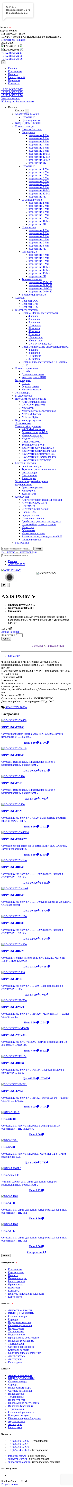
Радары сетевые (31, 515)
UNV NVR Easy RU (40, 343)
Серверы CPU (30, 303)
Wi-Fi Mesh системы (33, 429)
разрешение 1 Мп (39, 135)
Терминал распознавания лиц (39, 469)
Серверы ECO (30, 300)
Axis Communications (34, 401)
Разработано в (9, 1484)
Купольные (28, 117)
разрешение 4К (37, 162)
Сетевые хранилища (27, 368)
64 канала (34, 334)
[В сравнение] (8, 585)
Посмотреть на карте (13, 39)
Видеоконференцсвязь (28, 420)
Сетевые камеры (24, 126)
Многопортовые (31, 389)
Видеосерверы (23, 395)
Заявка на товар (10, 631)
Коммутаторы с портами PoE (38, 453)
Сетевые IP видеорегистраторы (40, 312)
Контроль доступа (25, 463)
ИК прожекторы (31, 539)
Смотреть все (35, 1252)
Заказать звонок (10, 98)
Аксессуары (29, 478)
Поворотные (29, 227)
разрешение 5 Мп (39, 147)
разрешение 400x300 (40, 288)
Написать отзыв (54, 645)
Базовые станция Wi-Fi (35, 432)
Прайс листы (15, 1284)
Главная (12, 68)
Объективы (28, 530)
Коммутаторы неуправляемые (39, 450)
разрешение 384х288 (40, 285)
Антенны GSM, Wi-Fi (34, 502)
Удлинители (29, 493)
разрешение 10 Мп (39, 153)
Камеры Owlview (32, 129)
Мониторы (28, 527)
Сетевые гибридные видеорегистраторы (45, 346)
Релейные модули (32, 466)
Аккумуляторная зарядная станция (42, 499)
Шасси (26, 383)
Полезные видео (17, 1278)
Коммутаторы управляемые (38, 447)
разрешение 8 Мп (39, 150)
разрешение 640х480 (40, 291)
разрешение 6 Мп (39, 184)
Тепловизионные (32, 279)
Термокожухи (23, 423)
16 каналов (35, 325)
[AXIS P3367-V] (36, 570)
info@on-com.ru (17, 1455)
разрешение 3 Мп (39, 141)
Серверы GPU (30, 306)
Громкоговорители (32, 487)
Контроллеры (29, 472)
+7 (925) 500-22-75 (12, 55)
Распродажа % (16, 77)
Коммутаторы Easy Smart (36, 459)
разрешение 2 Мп (39, 138)
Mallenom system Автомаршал (39, 410)
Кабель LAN (29, 512)
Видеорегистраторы (26, 309)
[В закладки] (3, 585)
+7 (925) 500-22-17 (12, 52)
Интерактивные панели (35, 508)
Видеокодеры (23, 380)
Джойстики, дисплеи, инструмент (41, 521)
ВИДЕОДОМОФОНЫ (28, 123)
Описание (14, 655)
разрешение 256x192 (40, 282)
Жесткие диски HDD (34, 377)
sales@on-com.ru (17, 1458)
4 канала (33, 316)
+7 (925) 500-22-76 (12, 58)
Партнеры (14, 80)
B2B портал (8, 101)
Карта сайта (15, 1296)
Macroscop (28, 407)
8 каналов (34, 319)
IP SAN (26, 371)
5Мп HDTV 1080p (16, 707)
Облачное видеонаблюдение (31, 481)
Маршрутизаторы (32, 435)
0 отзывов (37, 645)
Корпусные (28, 132)
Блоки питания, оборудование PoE (42, 536)
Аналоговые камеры (27, 113)
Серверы (20, 297)
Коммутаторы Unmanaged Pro (39, 456)
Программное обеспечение (30, 398)
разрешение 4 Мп (39, 144)
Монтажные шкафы (33, 533)
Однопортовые (30, 386)
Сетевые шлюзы (31, 441)
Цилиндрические (32, 120)
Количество (8, 635)
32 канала (34, 328)
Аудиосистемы (23, 484)
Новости (13, 74)
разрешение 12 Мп (39, 156)
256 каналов (36, 340)
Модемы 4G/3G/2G (33, 438)
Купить (6, 638)
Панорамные (29, 251)
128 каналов (36, 337)
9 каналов (34, 322)
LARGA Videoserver (33, 404)
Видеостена (28, 505)
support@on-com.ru (19, 1461)
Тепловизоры (22, 392)
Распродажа (22, 542)
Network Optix (30, 417)
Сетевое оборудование (28, 426)
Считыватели (29, 475)
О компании (15, 71)
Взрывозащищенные (34, 294)
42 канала (34, 331)
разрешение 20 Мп (39, 159)
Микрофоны (29, 490)
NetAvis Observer (31, 414)
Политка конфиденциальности (26, 1293)
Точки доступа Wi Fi (33, 444)
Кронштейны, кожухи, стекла (39, 524)
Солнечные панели (33, 518)
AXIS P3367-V (16, 564)
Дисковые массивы (33, 374)
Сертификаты (16, 1272)
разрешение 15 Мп (39, 273)
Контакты (14, 83)
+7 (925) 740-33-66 (18, 1450)
